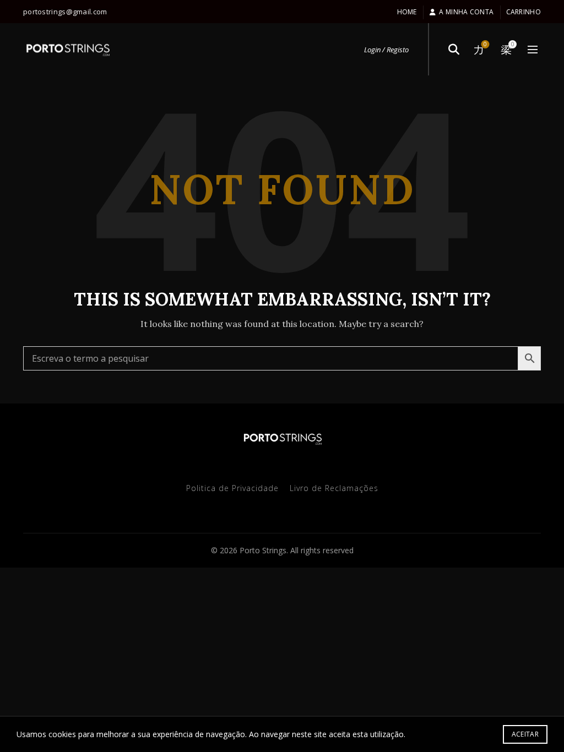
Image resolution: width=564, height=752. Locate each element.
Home (407, 12)
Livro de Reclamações (334, 488)
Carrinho (523, 12)
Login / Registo (386, 50)
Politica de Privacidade (232, 488)
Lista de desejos (485, 44)
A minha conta (466, 12)
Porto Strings (263, 550)
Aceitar (525, 734)
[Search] (454, 49)
